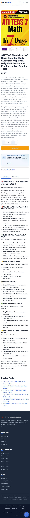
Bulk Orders (22, 508)
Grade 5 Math (4, 458)
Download (15, 148)
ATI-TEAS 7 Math (10, 169)
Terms (25, 512)
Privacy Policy (5, 489)
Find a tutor (10, 163)
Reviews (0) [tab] (15, 176)
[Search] (20, 2)
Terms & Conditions (6, 486)
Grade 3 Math (4, 453)
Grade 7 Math (4, 464)
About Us (3, 441)
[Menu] (27, 2)
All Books (3, 439)
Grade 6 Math (4, 461)
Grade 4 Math (4, 456)
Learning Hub (4, 436)
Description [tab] (6, 176)
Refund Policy (4, 483)
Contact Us (4, 444)
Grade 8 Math (4, 466)
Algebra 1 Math (5, 469)
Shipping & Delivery (6, 481)
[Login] (23, 2)
